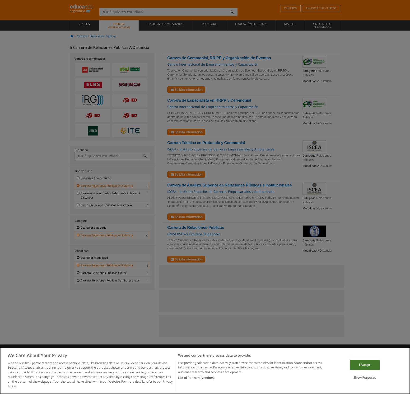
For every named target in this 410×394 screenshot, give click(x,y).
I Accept (364, 365)
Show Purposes (365, 377)
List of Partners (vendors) (196, 378)
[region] (205, 371)
